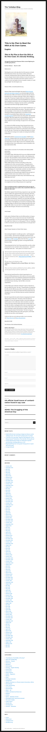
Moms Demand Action (20, 318)
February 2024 (9, 496)
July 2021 (8, 546)
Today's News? (7, 340)
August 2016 (8, 642)
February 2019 (9, 593)
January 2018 (9, 614)
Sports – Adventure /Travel (12, 696)
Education (8, 664)
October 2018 (9, 600)
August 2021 (8, 545)
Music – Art (8, 690)
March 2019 (8, 592)
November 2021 (9, 540)
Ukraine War (9, 703)
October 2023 (9, 503)
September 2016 (9, 640)
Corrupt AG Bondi (10, 447)
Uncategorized (9, 704)
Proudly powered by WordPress (19, 728)
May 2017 (8, 627)
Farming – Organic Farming (12, 667)
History (7, 675)
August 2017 (8, 622)
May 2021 (8, 550)
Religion (8, 693)
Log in (7, 717)
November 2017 (9, 617)
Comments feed (9, 720)
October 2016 (9, 638)
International (9, 683)
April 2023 (8, 512)
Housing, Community (11, 678)
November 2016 (9, 637)
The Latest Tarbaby (10, 699)
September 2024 (9, 485)
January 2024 (9, 498)
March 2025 (8, 475)
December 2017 (9, 616)
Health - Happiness (19, 338)
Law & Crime (9, 687)
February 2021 (9, 554)
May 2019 (8, 588)
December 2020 (9, 558)
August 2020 (9, 564)
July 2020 (8, 566)
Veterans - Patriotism (14, 340)
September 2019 (9, 582)
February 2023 (9, 516)
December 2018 (9, 596)
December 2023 (9, 500)
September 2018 (9, 601)
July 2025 (8, 469)
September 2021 (9, 543)
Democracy (8, 662)
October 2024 (9, 483)
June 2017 (8, 625)
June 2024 (8, 490)
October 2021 (9, 541)
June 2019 (8, 587)
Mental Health (9, 688)
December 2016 (9, 635)
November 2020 (9, 559)
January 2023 (9, 517)
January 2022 (9, 537)
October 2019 (9, 580)
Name (6, 372)
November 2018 (9, 598)
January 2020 (9, 575)
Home (7, 677)
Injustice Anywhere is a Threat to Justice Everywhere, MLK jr (20, 682)
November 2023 (9, 501)
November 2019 (9, 579)
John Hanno (7, 338)
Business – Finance (10, 661)
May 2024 (8, 491)
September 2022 (9, 524)
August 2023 (8, 506)
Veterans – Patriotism (11, 706)
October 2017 (9, 619)
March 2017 (8, 630)
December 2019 (9, 577)
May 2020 (8, 569)
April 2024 (8, 493)
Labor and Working (18, 339)
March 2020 (8, 572)
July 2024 (8, 488)
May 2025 (8, 472)
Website (6, 383)
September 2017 (9, 621)
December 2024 (9, 480)
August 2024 (8, 487)
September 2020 (9, 562)
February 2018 (9, 612)
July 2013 (8, 645)
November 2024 (9, 482)
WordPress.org (9, 722)
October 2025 (9, 466)
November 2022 (9, 520)
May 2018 (8, 608)
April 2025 (8, 474)
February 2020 (9, 574)
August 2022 (8, 525)
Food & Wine (9, 669)
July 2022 (8, 527)
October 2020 (9, 561)
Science (7, 695)
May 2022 (8, 530)
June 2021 (8, 548)
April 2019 (8, 590)
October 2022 (9, 522)
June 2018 (8, 606)
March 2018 (8, 611)
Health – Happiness (10, 674)
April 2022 (8, 532)
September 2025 (9, 467)
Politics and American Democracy (28, 339)
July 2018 (8, 604)
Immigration (9, 680)
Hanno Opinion (9, 672)
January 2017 (9, 633)
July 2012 (8, 646)
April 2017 (8, 629)
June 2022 (8, 529)
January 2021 (9, 556)
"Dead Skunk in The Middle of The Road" (15, 658)
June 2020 (8, 567)
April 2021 (8, 551)
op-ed (29, 238)
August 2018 (8, 603)
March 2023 (8, 514)
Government (9, 670)
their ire (9, 238)
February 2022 (9, 535)
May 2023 (8, 511)
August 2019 (8, 583)
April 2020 (8, 571)
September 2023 (9, 504)
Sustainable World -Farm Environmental (15, 698)
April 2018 (8, 609)
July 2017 (8, 624)
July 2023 (8, 508)
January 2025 (9, 479)
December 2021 (9, 538)
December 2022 (9, 519)
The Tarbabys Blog (12, 7)
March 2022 (8, 533)
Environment (9, 666)
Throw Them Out (10, 318)
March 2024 (8, 495)
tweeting (16, 238)
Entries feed (8, 719)
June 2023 (8, 509)
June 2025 (8, 470)
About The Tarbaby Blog (11, 659)
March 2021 (8, 553)
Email (6, 378)
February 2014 (9, 643)
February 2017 (9, 632)
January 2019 (9, 595)
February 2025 (9, 477)
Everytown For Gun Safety (20, 136)
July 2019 (8, 585)
